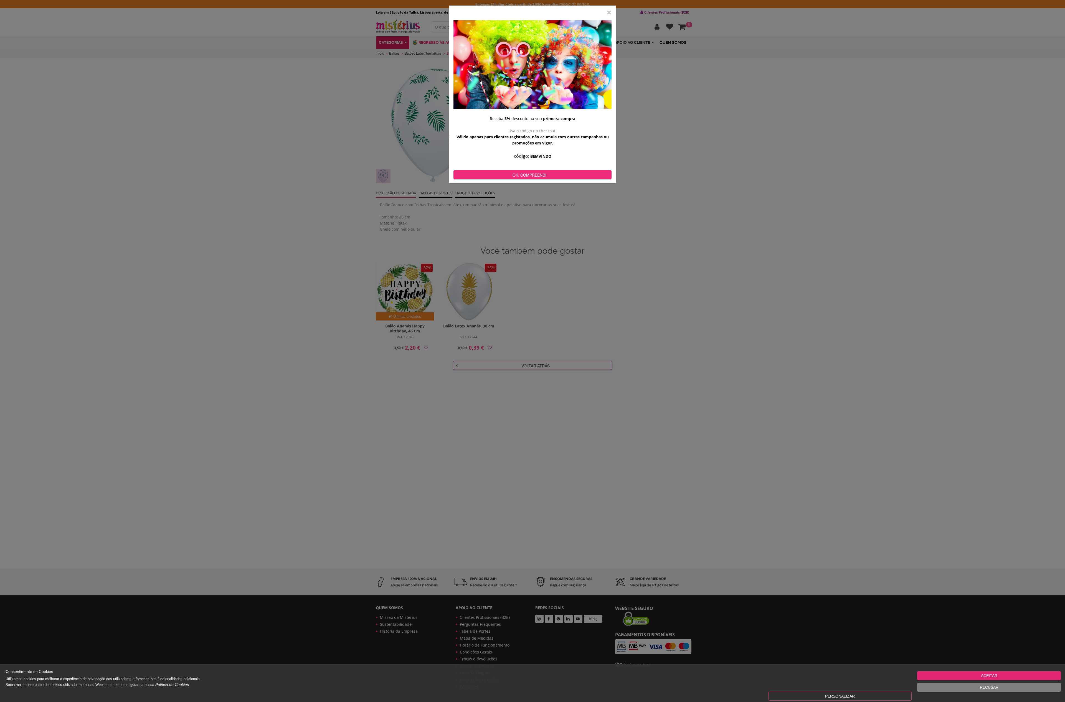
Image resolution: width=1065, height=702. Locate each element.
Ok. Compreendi (529, 175)
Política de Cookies (172, 684)
